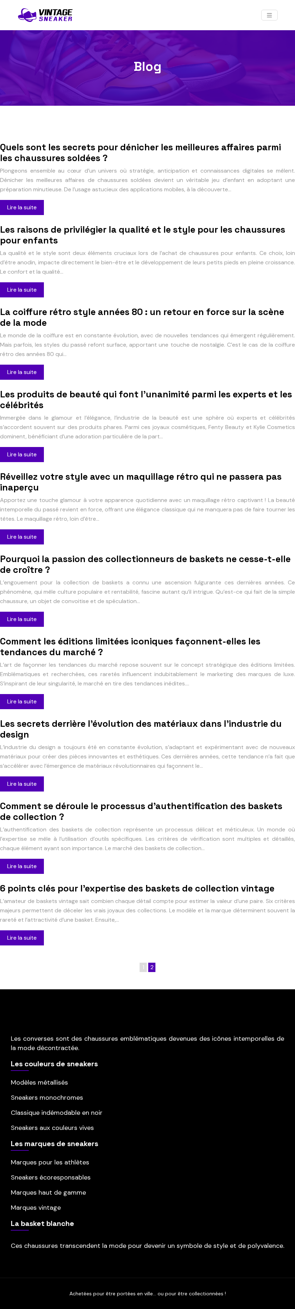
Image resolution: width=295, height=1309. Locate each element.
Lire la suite (22, 207)
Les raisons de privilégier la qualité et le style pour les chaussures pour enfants (142, 235)
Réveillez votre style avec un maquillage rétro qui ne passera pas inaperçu (141, 482)
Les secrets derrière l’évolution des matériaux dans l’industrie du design (141, 729)
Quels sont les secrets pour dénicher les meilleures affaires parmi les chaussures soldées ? (140, 152)
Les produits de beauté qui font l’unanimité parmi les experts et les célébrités (146, 399)
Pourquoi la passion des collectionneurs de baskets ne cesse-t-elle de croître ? (145, 564)
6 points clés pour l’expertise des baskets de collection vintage (137, 888)
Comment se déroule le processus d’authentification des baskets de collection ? (141, 811)
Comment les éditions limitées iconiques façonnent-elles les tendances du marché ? (130, 646)
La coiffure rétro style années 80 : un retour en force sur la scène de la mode (142, 317)
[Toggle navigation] (269, 15)
